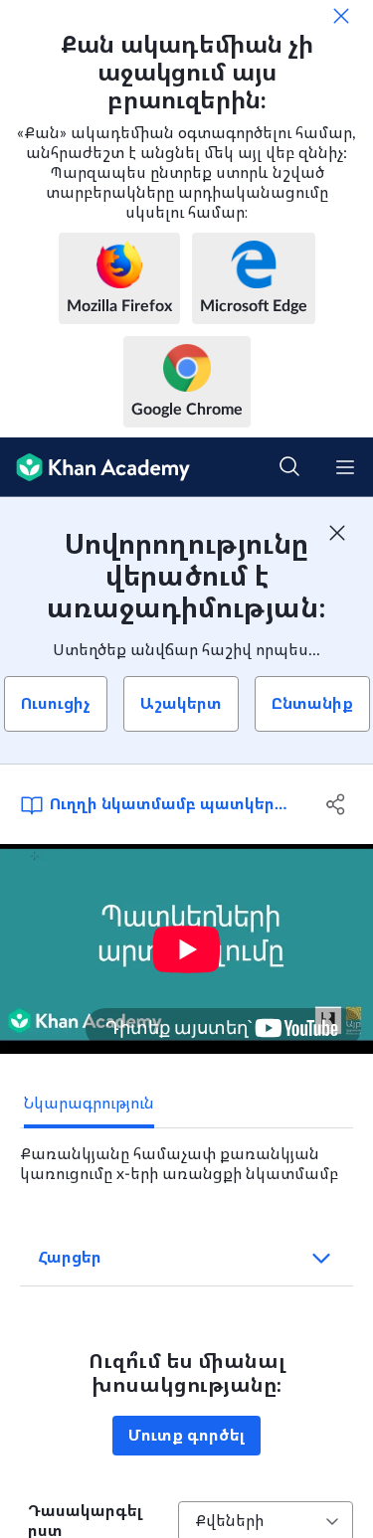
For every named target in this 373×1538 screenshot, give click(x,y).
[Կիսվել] (336, 804)
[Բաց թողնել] (341, 16)
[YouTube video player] (186, 949)
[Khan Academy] (95, 467)
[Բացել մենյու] (345, 467)
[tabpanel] (186, 1156)
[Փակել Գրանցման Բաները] (337, 533)
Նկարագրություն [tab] (89, 1103)
